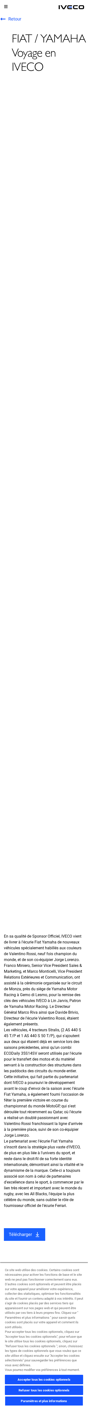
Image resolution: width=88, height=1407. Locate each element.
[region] (44, 1334)
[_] (71, 7)
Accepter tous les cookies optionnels (44, 1379)
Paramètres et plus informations (44, 1401)
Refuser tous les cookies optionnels (44, 1390)
